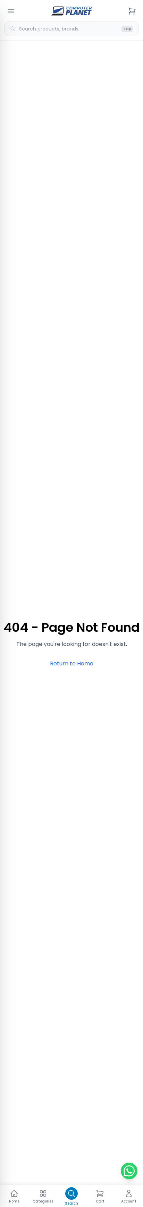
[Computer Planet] (71, 11)
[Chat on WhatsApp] (129, 1171)
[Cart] (132, 11)
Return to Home (71, 663)
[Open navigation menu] (11, 11)
